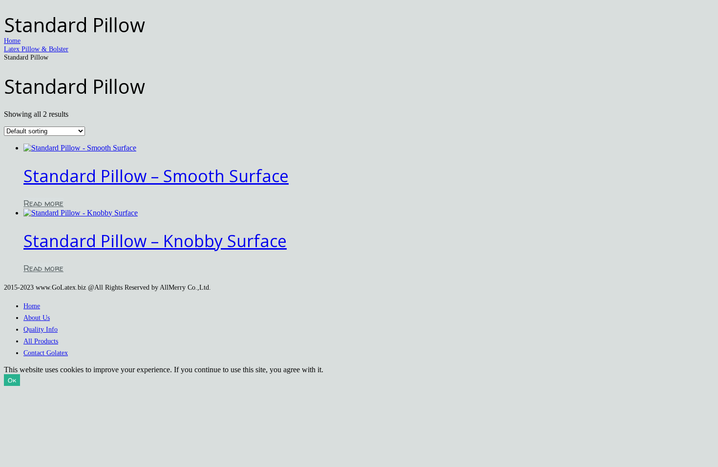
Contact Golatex (45, 353)
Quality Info (40, 329)
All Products (40, 341)
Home (12, 40)
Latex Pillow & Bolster (36, 49)
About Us (36, 317)
